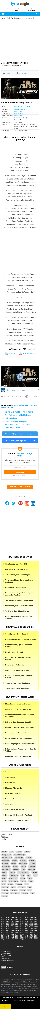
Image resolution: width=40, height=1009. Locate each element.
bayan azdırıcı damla (19, 904)
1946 (2, 921)
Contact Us (5, 959)
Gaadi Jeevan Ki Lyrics (18, 709)
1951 (26, 921)
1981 (16, 929)
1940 (12, 919)
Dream (24, 866)
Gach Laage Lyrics (20, 744)
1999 (26, 932)
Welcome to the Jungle (14, 810)
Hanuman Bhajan (20, 855)
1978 (2, 929)
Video (15, 73)
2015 (26, 936)
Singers (3, 836)
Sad (30, 887)
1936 (31, 917)
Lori (29, 875)
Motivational (13, 878)
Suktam (5, 896)
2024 (31, 938)
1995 (7, 932)
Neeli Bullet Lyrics (12, 428)
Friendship (32, 869)
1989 (17, 930)
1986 (2, 930)
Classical (5, 863)
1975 (26, 927)
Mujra (23, 878)
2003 (7, 934)
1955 (7, 923)
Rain (27, 884)
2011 (7, 936)
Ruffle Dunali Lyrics (18, 738)
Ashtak (19, 852)
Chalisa (29, 857)
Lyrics (9, 73)
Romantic (22, 887)
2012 (12, 936)
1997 (17, 932)
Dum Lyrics (15, 588)
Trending (31, 10)
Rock (13, 887)
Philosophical (14, 881)
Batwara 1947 (10, 783)
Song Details (22, 73)
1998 (21, 932)
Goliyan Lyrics (17, 670)
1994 (2, 932)
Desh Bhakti (6, 866)
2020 (12, 938)
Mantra (15, 860)
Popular (19, 10)
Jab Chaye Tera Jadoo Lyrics (17, 425)
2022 (22, 938)
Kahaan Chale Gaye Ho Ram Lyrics (19, 594)
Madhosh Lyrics (19, 606)
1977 (36, 927)
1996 (12, 932)
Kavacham (6, 860)
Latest (7, 10)
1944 (31, 919)
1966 (21, 925)
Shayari (23, 890)
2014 (21, 936)
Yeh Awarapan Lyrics (19, 600)
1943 (26, 919)
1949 (17, 921)
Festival (16, 869)
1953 (35, 921)
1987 (7, 930)
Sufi (30, 890)
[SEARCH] (37, 14)
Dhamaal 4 (9, 799)
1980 (12, 929)
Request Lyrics (6, 953)
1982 (21, 929)
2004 (12, 934)
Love (35, 875)
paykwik (30, 904)
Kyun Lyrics (15, 665)
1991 (26, 930)
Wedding (5, 893)
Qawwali (19, 884)
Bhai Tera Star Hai (12, 793)
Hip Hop (35, 872)
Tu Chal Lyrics (17, 611)
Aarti (12, 852)
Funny (5, 872)
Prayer (11, 884)
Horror (5, 875)
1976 (31, 927)
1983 (26, 929)
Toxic (7, 772)
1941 (16, 919)
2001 (36, 932)
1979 (7, 929)
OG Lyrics (18, 756)
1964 (12, 925)
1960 (31, 923)
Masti (4, 878)
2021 (16, 938)
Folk (24, 869)
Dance (14, 863)
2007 (26, 934)
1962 (2, 925)
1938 (2, 919)
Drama (16, 866)
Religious (5, 887)
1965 (17, 925)
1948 (12, 921)
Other (30, 878)
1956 (12, 923)
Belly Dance (23, 863)
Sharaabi (14, 890)
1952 (31, 921)
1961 (35, 923)
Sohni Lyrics (16, 634)
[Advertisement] (20, 40)
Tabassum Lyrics (17, 575)
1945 (36, 919)
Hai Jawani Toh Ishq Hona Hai (17, 820)
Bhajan (27, 852)
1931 (7, 917)
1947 (7, 921)
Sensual (5, 890)
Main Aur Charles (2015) (22, 107)
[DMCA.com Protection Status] (7, 968)
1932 (12, 917)
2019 (7, 938)
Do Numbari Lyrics (20, 639)
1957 (17, 923)
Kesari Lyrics (18, 733)
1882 (2, 917)
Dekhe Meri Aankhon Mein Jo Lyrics (20, 412)
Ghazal (12, 872)
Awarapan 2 (10, 777)
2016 (31, 936)
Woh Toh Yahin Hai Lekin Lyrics (18, 415)
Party (4, 881)
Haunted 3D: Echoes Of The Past (18, 815)
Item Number (14, 875)
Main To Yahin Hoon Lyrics (16, 421)
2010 (2, 936)
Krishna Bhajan (7, 857)
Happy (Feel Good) (20, 118)
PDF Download (29, 354)
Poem (31, 881)
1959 (26, 923)
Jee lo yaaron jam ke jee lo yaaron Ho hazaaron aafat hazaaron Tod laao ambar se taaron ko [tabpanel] (20, 249)
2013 (16, 936)
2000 (31, 932)
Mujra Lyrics (17, 704)
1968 (31, 925)
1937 (36, 917)
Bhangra (23, 860)
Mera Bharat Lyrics (16, 569)
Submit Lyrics (5, 951)
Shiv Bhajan (15, 893)
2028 (22, 940)
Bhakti (5, 852)
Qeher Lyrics (17, 683)
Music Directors (6, 834)
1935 (26, 917)
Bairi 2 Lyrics (18, 722)
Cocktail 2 (9, 804)
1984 (31, 929)
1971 (7, 927)
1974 (21, 927)
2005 (17, 934)
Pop (4, 884)
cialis (10, 904)
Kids (23, 875)
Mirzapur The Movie (13, 788)
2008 (31, 934)
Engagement (6, 869)
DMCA (3, 957)
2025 (36, 938)
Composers (5, 838)
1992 (31, 930)
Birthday (32, 860)
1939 (7, 919)
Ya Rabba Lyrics (11, 418)
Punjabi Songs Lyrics (8, 988)
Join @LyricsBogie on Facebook (21, 441)
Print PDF (12, 354)
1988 (12, 930)
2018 (2, 938)
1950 (21, 921)
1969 (36, 925)
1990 (21, 930)
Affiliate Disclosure (7, 960)
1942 (21, 919)
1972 (12, 927)
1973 (17, 927)
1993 (36, 930)
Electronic (32, 866)
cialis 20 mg (4, 904)
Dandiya (33, 863)
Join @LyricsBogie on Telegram (21, 434)
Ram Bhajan (19, 857)
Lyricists (4, 840)
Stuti (33, 893)
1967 (26, 925)
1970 (2, 927)
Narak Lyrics (14, 652)
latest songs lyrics (24, 454)
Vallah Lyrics (17, 688)
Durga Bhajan (7, 855)
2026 (3, 940)
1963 (7, 925)
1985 (36, 929)
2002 (3, 934)
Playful (24, 881)
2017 (36, 936)
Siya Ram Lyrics (16, 564)
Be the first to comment (20, 487)
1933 (16, 917)
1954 (2, 923)
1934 (21, 917)
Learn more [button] (30, 1000)
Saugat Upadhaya (20, 109)
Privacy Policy (6, 955)
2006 (22, 934)
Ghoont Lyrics (19, 727)
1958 (21, 923)
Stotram (25, 893)
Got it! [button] (5, 1006)
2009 (36, 934)
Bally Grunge (18, 111)
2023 (26, 938)
